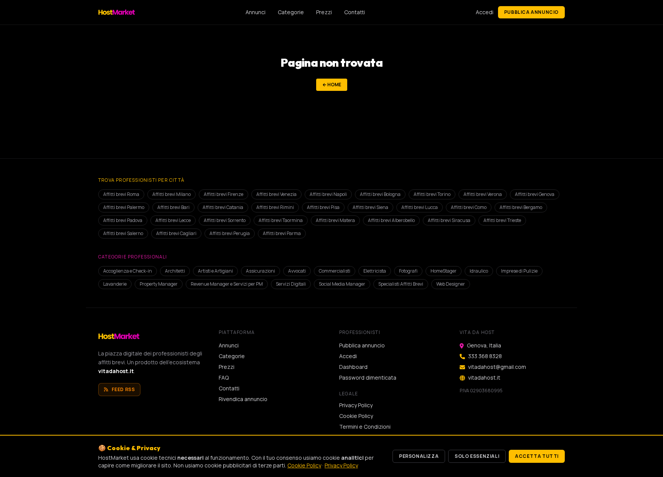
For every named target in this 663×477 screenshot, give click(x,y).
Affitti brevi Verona (482, 194)
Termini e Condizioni (365, 426)
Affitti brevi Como (469, 207)
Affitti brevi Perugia (229, 233)
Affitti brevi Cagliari (176, 233)
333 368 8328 (485, 356)
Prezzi (324, 12)
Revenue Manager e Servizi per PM (227, 284)
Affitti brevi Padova (122, 220)
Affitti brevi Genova (534, 194)
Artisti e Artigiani (215, 271)
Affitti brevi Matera (335, 220)
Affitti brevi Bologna (380, 194)
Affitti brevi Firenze (223, 194)
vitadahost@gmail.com (497, 366)
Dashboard (353, 366)
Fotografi (408, 271)
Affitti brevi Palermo (123, 207)
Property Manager (159, 284)
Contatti (354, 12)
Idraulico (479, 271)
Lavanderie (115, 284)
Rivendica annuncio (243, 399)
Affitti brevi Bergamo (521, 207)
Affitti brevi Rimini (275, 207)
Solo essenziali (477, 456)
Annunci (256, 12)
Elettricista (374, 271)
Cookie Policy (356, 415)
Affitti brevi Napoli (328, 194)
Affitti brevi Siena (370, 207)
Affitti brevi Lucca (419, 207)
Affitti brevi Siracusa (449, 220)
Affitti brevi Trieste (502, 220)
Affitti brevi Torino (432, 194)
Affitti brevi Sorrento (225, 220)
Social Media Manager (342, 284)
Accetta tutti (537, 456)
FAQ (224, 377)
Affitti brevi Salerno (123, 233)
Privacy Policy (356, 405)
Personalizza (419, 456)
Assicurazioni (260, 271)
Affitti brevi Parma (282, 233)
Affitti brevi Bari (173, 207)
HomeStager (443, 271)
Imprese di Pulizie (519, 271)
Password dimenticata (367, 377)
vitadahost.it (116, 371)
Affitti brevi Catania (223, 207)
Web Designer (450, 284)
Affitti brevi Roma (121, 194)
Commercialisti (334, 271)
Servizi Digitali (291, 284)
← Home (331, 84)
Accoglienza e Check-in (127, 271)
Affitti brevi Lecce (173, 220)
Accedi (484, 12)
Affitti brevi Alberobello (391, 220)
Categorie (291, 12)
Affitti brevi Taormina (281, 220)
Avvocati (297, 271)
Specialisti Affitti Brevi (400, 284)
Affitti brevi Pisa (323, 207)
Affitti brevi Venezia (276, 194)
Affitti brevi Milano (171, 194)
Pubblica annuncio (531, 12)
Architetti (175, 271)
